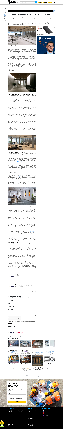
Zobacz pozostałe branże (48, 10)
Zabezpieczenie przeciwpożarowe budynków (50, 349)
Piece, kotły (30, 10)
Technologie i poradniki (11, 419)
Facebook (47, 410)
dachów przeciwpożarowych (30, 231)
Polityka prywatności (11, 425)
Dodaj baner (10, 413)
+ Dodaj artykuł (45, 2)
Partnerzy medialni (11, 424)
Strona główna (10, 410)
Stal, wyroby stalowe (51, 367)
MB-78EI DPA (20, 161)
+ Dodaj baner (50, 2)
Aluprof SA (17, 274)
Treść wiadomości (10, 309)
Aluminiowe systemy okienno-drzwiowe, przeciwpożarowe (25, 349)
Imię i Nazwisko (10, 300)
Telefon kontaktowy (11, 306)
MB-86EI (19, 176)
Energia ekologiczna (16, 10)
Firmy (9, 417)
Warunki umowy (10, 423)
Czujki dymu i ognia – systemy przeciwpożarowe (13, 349)
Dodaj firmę (10, 411)
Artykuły (9, 416)
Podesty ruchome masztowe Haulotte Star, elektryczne (13, 364)
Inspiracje (9, 420)
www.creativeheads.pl (31, 420)
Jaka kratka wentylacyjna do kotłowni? (50, 364)
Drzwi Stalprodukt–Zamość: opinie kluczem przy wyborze (38, 368)
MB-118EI (27, 128)
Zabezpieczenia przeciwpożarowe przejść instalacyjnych (38, 350)
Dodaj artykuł (10, 412)
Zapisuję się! (17, 401)
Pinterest (46, 413)
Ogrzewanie (10, 10)
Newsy (9, 418)
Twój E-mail (9, 303)
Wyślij (10, 323)
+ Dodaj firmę (40, 2)
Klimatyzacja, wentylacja (23, 10)
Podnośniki (14, 367)
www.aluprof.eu (25, 271)
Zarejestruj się (20, 410)
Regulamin (9, 426)
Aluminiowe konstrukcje (27, 351)
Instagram (47, 415)
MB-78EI (11, 97)
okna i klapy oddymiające (12, 244)
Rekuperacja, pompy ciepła (36, 10)
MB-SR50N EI (27, 214)
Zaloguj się (20, 411)
